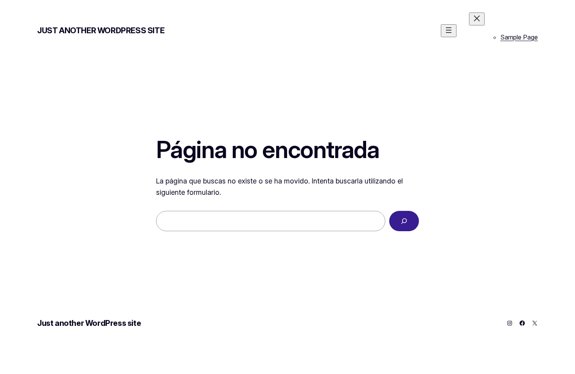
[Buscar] (404, 221)
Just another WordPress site (100, 30)
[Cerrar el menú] (477, 19)
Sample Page (519, 37)
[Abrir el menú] (448, 30)
